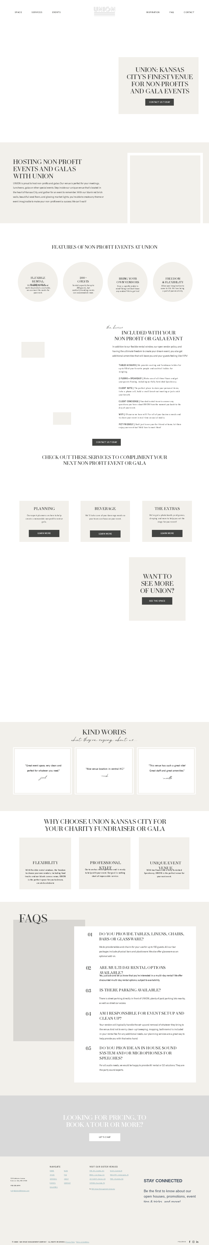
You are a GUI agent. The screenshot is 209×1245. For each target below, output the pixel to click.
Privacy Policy (70, 1242)
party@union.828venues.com (19, 1191)
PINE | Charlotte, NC (116, 1179)
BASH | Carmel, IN (116, 1171)
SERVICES (37, 12)
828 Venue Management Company (103, 1189)
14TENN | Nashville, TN (97, 1183)
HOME (52, 1171)
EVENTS (56, 12)
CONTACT (189, 12)
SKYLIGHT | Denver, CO (97, 1179)
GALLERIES (54, 1187)
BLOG (66, 1171)
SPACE (52, 1175)
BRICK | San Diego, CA (96, 1175)
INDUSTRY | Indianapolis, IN (119, 1175)
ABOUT (66, 1179)
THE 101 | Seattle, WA (96, 1171)
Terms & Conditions (82, 1242)
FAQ (171, 12)
